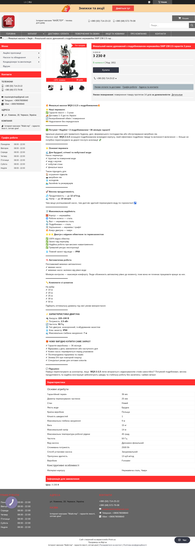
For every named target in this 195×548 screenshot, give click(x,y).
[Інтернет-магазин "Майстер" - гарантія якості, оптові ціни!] (9, 30)
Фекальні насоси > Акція (20, 38)
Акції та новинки (115, 34)
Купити (106, 70)
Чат (184, 540)
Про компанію (139, 34)
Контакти (160, 34)
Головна (11, 34)
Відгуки (6, 66)
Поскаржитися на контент (111, 545)
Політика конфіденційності (135, 545)
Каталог (32, 34)
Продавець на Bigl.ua (97, 542)
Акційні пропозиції (12, 53)
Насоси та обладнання (14, 57)
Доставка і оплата (58, 34)
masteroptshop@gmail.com (16, 97)
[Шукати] (192, 25)
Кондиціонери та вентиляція (17, 62)
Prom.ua (112, 540)
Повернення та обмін (87, 34)
